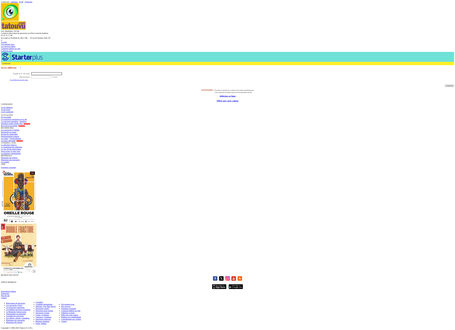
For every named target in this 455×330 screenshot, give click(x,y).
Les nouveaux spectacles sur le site (14, 119)
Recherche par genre (8, 132)
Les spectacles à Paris (14, 305)
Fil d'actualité (6, 117)
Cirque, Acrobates (42, 315)
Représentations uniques (10, 136)
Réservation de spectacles (15, 303)
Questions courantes (8, 167)
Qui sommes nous (7, 44)
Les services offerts (8, 47)
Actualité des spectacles (15, 316)
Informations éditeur (8, 291)
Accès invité (5, 110)
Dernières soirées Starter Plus (12, 124)
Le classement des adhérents (11, 147)
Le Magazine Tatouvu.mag (16, 312)
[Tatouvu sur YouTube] (233, 280)
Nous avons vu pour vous (10, 151)
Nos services (66, 306)
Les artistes (5, 162)
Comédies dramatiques (44, 304)
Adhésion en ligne (227, 96)
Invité (21, 2)
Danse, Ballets (41, 324)
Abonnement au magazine (16, 314)
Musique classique (42, 321)
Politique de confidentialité (71, 317)
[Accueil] (10, 20)
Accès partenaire (7, 112)
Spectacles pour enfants (44, 311)
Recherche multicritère (9, 134)
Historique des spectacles (10, 160)
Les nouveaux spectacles (15, 308)
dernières (23, 122)
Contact (4, 298)
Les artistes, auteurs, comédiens (18, 318)
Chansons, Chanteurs (43, 317)
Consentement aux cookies (71, 319)
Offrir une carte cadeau (227, 101)
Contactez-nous (7, 51)
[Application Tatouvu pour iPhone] (219, 289)
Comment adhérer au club (10, 49)
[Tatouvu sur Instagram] (227, 280)
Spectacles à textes (42, 313)
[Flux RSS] (239, 280)
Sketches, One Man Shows (46, 306)
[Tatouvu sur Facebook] (215, 280)
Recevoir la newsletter (9, 126)
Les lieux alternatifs (8, 141)
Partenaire (28, 2)
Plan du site (5, 296)
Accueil (4, 42)
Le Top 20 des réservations (11, 149)
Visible (55, 77)
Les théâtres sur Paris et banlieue (18, 310)
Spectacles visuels (42, 309)
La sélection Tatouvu (9, 145)
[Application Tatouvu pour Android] (236, 289)
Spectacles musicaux (43, 319)
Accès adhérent (6, 108)
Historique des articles (9, 158)
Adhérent (14, 2)
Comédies (39, 302)
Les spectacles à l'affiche (10, 130)
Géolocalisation (15, 139)
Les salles (4, 139)
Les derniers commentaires (11, 153)
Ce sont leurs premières (9, 122)
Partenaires (5, 294)
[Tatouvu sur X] (221, 280)
